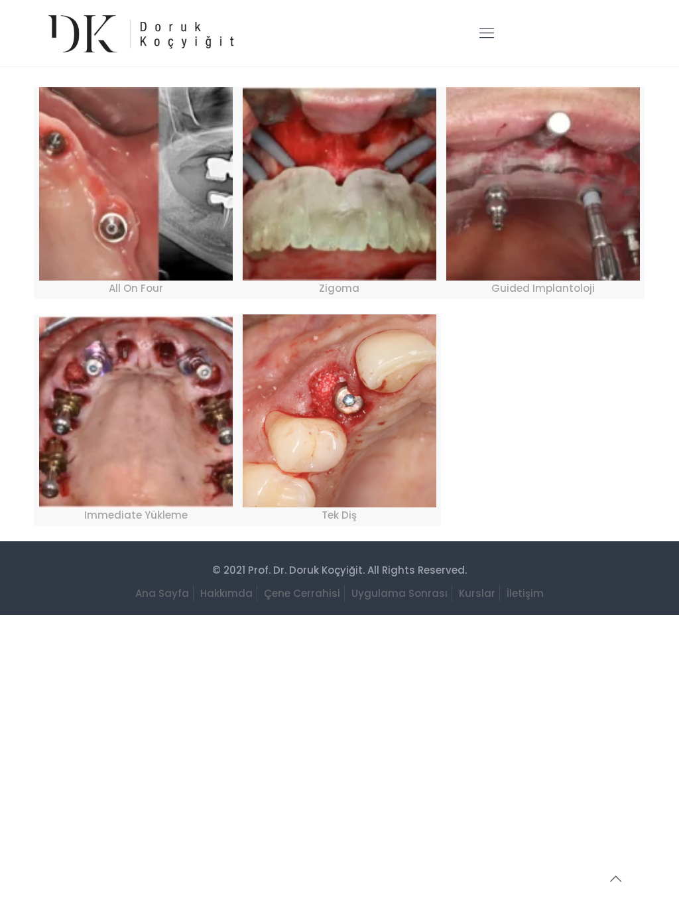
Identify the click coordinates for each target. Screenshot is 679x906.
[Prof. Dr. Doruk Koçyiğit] (139, 33)
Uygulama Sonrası (399, 593)
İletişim (525, 593)
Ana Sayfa (162, 593)
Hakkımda (226, 593)
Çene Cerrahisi (302, 593)
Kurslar (477, 593)
